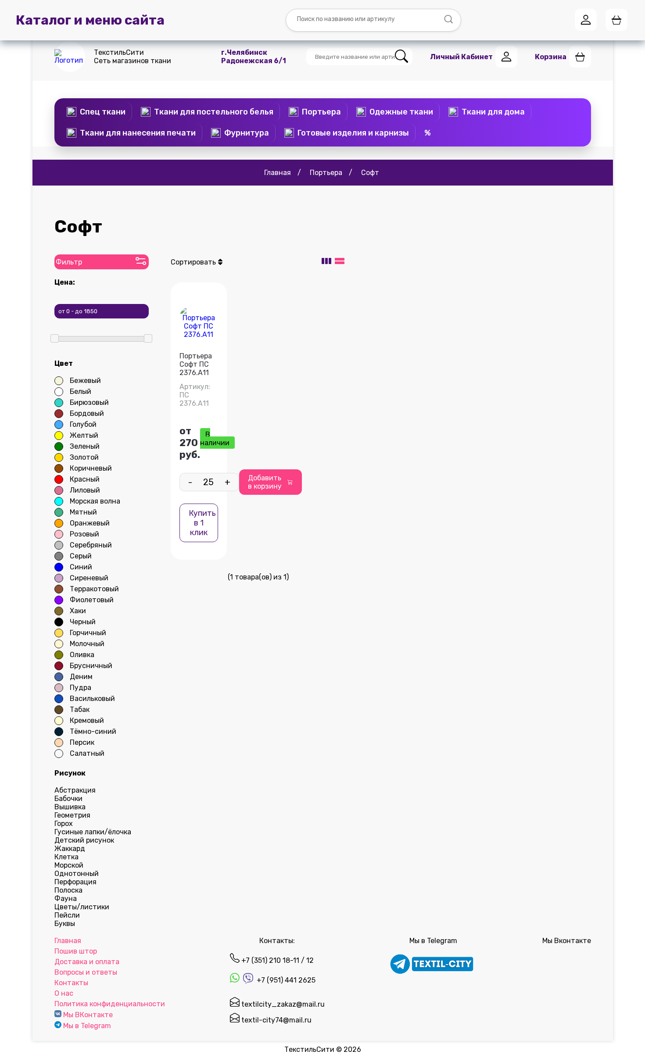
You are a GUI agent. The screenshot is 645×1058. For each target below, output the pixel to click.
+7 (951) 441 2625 (285, 980)
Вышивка (70, 807)
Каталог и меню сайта (90, 20)
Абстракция (75, 790)
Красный (85, 479)
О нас (63, 993)
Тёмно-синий (93, 731)
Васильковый (92, 698)
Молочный (87, 644)
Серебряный (91, 545)
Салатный (87, 753)
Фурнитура (246, 133)
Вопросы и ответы (85, 972)
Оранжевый (90, 523)
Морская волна (95, 501)
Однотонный (76, 873)
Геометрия (72, 815)
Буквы (64, 923)
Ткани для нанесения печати (138, 133)
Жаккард (69, 848)
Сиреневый (89, 578)
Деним (81, 676)
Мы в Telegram (87, 1026)
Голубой (83, 424)
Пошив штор (75, 951)
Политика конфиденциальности (109, 1004)
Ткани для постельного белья (213, 112)
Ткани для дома (493, 112)
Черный (83, 622)
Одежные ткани (401, 112)
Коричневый (91, 468)
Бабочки (68, 798)
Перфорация (75, 882)
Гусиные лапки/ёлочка (92, 832)
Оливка (82, 655)
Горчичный (88, 633)
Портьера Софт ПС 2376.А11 (195, 364)
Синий (81, 567)
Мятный (83, 512)
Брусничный (91, 665)
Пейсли (67, 915)
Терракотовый (94, 589)
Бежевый (85, 380)
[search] (401, 57)
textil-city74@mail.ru (276, 1020)
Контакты (71, 983)
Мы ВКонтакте (88, 1015)
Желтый (84, 435)
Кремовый (87, 720)
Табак (80, 709)
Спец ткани (102, 112)
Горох (63, 823)
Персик (82, 742)
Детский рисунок (84, 840)
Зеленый (85, 446)
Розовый (84, 534)
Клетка (66, 857)
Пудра (80, 687)
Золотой (84, 457)
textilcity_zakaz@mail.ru (282, 1004)
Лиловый (85, 490)
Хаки (78, 611)
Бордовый (87, 413)
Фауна (65, 898)
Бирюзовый (89, 402)
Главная (67, 940)
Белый (80, 391)
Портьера (321, 112)
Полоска (68, 890)
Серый (81, 556)
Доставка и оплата (86, 962)
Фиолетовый (92, 600)
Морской (68, 865)
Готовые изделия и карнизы (353, 133)
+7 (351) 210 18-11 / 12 (277, 960)
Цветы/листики (81, 907)
